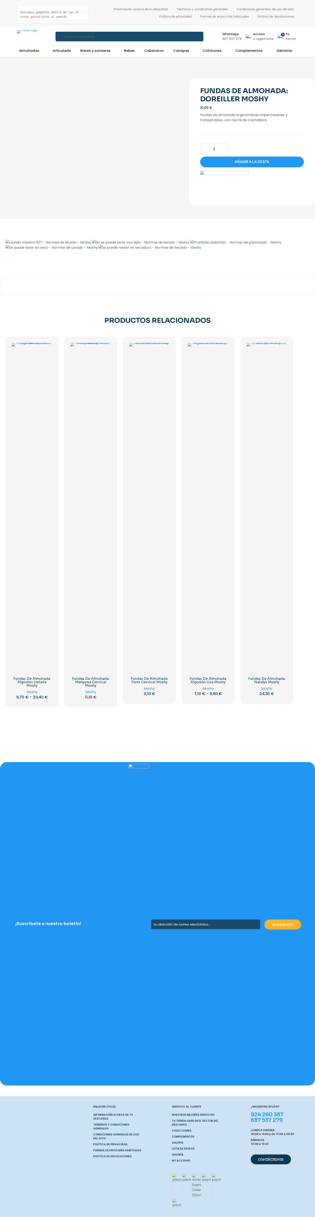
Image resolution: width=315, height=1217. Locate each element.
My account (181, 1160)
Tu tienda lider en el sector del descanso (195, 1122)
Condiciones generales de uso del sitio (116, 1136)
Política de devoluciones (112, 1156)
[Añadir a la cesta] (105, 349)
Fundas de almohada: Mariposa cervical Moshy (91, 682)
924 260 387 (267, 1114)
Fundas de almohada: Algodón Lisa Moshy (208, 680)
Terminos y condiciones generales (111, 1126)
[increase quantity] (223, 148)
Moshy (32, 691)
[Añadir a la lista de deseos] (46, 358)
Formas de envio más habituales (117, 1150)
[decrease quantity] (205, 148)
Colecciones (181, 1130)
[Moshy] (224, 183)
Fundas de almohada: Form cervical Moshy (149, 680)
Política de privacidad (110, 1144)
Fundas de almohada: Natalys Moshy (267, 680)
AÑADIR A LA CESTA (252, 162)
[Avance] (46, 367)
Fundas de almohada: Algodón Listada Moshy (32, 682)
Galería (177, 1142)
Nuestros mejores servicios (193, 1115)
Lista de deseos (183, 1148)
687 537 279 (267, 1120)
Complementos (183, 1136)
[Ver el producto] (46, 349)
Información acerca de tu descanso (113, 1116)
